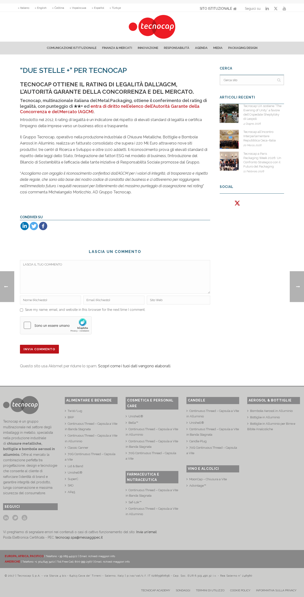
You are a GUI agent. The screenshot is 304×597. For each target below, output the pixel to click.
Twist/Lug (75, 411)
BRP (71, 417)
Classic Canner (78, 447)
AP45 (71, 492)
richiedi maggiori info (101, 556)
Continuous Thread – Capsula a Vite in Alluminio (91, 438)
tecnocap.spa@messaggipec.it (79, 537)
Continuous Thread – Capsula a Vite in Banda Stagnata (91, 426)
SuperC (73, 479)
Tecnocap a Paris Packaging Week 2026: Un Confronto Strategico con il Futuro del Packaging (262, 160)
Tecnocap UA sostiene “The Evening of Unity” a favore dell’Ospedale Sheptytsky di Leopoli (262, 112)
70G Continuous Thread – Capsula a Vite (90, 456)
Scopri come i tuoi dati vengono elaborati (134, 366)
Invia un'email (146, 532)
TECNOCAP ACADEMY (155, 590)
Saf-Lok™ (134, 502)
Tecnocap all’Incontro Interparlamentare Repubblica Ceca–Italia (259, 136)
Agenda (201, 48)
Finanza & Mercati (117, 48)
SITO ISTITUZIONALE (216, 8)
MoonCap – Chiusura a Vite (208, 479)
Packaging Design (242, 48)
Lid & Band (75, 466)
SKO (71, 485)
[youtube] (24, 518)
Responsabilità (176, 48)
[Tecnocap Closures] (152, 27)
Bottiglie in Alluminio (265, 417)
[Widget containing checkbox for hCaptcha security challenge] (56, 325)
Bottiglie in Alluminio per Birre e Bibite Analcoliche (271, 426)
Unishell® (75, 472)
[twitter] (15, 518)
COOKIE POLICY (240, 590)
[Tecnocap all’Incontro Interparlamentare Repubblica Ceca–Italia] (229, 139)
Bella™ (133, 422)
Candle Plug (198, 441)
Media (218, 48)
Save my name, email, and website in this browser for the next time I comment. (85, 310)
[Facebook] (43, 226)
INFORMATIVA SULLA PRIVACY (276, 590)
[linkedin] (6, 518)
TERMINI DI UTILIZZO (210, 590)
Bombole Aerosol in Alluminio (271, 411)
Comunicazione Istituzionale (71, 48)
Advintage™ (197, 485)
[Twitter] (34, 226)
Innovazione (148, 48)
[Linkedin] (24, 226)
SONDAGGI (183, 590)
